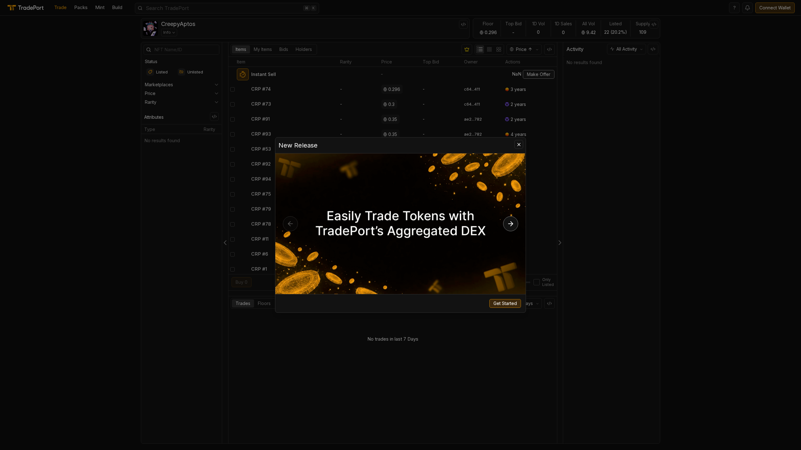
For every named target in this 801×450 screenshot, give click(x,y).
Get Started (505, 303)
